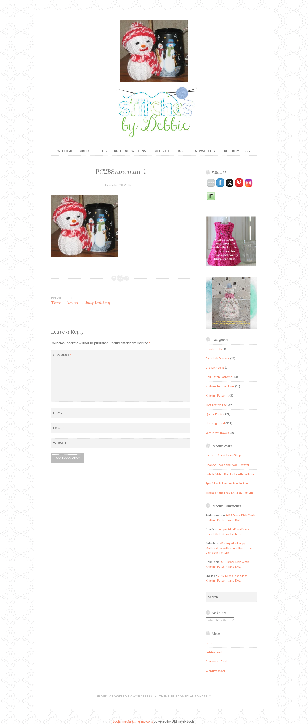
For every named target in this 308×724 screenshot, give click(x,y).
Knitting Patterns (130, 151)
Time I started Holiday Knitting (80, 300)
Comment (62, 355)
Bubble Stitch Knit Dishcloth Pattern (230, 474)
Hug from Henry (237, 151)
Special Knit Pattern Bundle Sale (227, 483)
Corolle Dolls (214, 349)
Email (59, 428)
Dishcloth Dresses (218, 358)
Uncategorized (215, 423)
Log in (209, 643)
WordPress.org (215, 671)
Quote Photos (215, 414)
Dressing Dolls (215, 367)
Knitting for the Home (220, 386)
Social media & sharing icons (133, 721)
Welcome (65, 151)
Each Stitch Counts (170, 151)
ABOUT (85, 151)
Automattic (200, 696)
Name (58, 412)
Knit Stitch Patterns (219, 377)
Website (60, 443)
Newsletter (205, 151)
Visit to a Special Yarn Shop (223, 455)
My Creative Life (216, 405)
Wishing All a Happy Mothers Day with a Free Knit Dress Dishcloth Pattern (229, 547)
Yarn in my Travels (217, 432)
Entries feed (214, 652)
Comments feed (216, 661)
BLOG (102, 151)
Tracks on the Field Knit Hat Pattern (229, 492)
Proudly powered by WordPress (124, 696)
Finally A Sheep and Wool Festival (227, 464)
